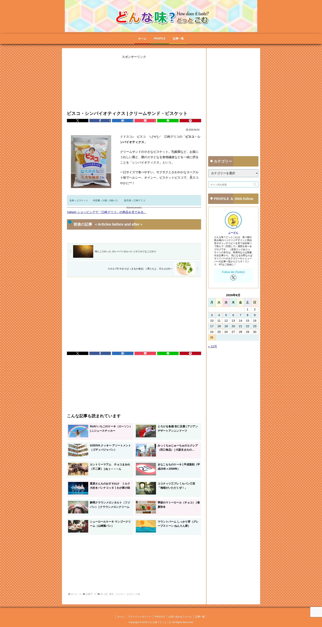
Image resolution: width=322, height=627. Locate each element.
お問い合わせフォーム (180, 616)
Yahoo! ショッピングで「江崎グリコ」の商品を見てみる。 (107, 212)
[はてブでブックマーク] (122, 353)
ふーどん (233, 232)
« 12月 (212, 346)
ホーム (120, 616)
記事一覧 (200, 616)
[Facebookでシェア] (100, 353)
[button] (255, 184)
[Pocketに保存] (145, 353)
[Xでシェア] (77, 120)
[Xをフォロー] (233, 278)
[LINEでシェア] (168, 120)
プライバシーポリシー (139, 616)
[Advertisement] (134, 83)
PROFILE (160, 616)
